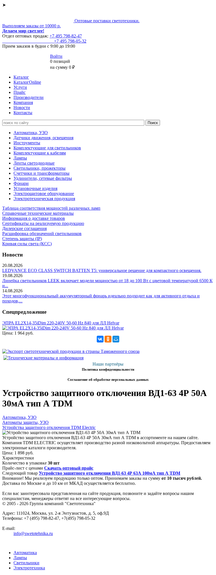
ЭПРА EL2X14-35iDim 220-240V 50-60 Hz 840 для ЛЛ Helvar (60, 322)
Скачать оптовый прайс (68, 468)
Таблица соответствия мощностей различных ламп (51, 208)
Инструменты (27, 142)
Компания (23, 102)
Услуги (20, 87)
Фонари (21, 183)
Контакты (23, 112)
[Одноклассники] (108, 339)
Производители (29, 97)
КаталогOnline (27, 82)
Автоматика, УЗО (31, 132)
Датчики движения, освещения (43, 137)
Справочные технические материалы (38, 213)
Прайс (20, 92)
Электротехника (29, 567)
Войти (56, 56)
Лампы (20, 158)
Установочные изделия (35, 188)
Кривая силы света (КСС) (27, 243)
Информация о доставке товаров (33, 218)
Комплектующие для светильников (47, 147)
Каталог (21, 77)
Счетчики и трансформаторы (41, 173)
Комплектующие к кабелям (40, 153)
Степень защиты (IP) (22, 238)
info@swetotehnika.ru (33, 533)
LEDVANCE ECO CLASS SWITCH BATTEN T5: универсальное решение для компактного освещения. (101, 270)
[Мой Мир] (115, 339)
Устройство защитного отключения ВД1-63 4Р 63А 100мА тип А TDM (109, 473)
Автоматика (25, 552)
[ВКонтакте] (100, 339)
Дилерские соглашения (24, 228)
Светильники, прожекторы (40, 168)
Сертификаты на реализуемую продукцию (43, 223)
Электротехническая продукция (44, 198)
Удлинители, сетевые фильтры (43, 178)
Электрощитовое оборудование (44, 193)
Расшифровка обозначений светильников (42, 233)
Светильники (26, 562)
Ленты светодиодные (34, 163)
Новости (22, 107)
